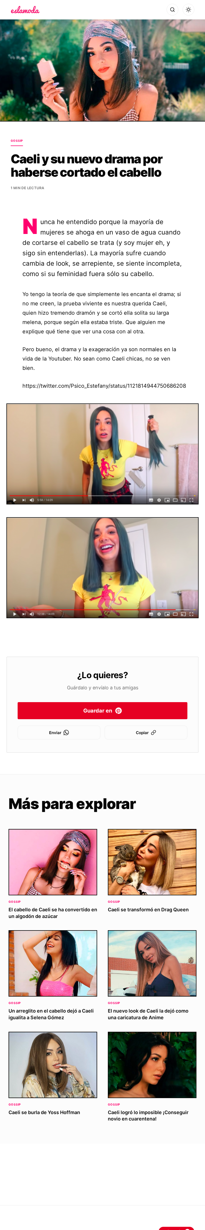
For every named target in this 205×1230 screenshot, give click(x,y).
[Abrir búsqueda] (172, 9)
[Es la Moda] (25, 10)
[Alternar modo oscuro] (188, 9)
